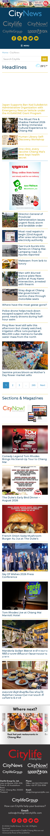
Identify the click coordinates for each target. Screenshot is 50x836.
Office (37, 783)
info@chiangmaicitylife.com (37, 792)
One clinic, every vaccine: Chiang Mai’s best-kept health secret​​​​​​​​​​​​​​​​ (25, 153)
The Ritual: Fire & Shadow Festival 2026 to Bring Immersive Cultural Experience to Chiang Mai (25, 124)
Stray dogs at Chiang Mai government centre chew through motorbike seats (25, 294)
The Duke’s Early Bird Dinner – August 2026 (25, 484)
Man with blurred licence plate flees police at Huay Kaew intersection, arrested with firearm (25, 278)
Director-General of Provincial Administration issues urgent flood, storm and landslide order (25, 219)
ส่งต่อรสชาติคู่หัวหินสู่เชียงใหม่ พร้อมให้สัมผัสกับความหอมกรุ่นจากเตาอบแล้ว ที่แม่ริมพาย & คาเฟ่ (25, 680)
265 (34, 385)
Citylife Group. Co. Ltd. (19, 826)
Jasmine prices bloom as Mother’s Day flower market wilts (25, 359)
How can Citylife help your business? (25, 806)
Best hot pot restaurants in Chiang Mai (25, 726)
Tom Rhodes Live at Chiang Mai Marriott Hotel (25, 599)
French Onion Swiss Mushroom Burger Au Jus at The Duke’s (25, 522)
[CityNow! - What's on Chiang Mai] (37, 24)
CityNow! (25, 413)
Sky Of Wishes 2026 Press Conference (25, 561)
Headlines (14, 67)
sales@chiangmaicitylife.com (25, 811)
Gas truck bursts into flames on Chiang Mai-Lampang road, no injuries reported (25, 250)
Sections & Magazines (22, 398)
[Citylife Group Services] (12, 31)
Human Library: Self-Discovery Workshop (25, 140)
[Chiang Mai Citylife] (12, 24)
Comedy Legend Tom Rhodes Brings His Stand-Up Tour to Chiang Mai (25, 444)
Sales (36, 785)
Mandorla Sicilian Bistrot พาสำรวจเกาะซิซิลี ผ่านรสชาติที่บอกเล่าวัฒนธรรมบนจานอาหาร (25, 639)
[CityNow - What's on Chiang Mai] (37, 765)
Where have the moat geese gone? (25, 304)
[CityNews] (25, 14)
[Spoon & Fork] (37, 31)
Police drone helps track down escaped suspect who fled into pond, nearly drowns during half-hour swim (25, 315)
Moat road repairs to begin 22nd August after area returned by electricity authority (25, 236)
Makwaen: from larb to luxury (25, 263)
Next (42, 385)
